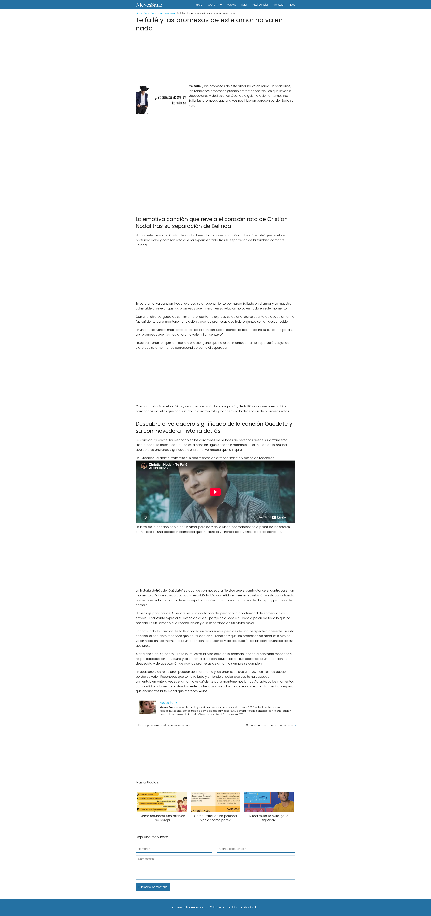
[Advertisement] (215, 56)
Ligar (244, 5)
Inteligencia (260, 5)
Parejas (231, 5)
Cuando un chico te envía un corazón (269, 725)
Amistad (278, 5)
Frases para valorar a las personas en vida (164, 725)
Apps (292, 5)
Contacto (221, 907)
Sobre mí (213, 5)
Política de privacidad (242, 907)
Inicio (199, 5)
